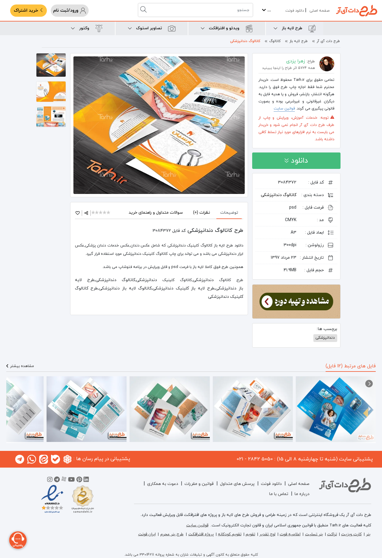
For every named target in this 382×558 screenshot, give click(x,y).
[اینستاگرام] (50, 480)
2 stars (97, 213)
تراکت (332, 534)
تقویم (250, 534)
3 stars (101, 213)
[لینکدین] (86, 480)
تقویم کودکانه (229, 534)
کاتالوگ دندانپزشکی (245, 41)
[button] (369, 383)
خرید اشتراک (27, 10)
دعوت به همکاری (162, 484)
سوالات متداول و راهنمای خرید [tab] (156, 212)
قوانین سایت (284, 108)
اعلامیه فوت (290, 534)
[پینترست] (79, 480)
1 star (94, 213)
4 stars (105, 213)
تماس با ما (278, 494)
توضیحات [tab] (229, 212)
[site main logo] (357, 10)
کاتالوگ (275, 41)
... (268, 10)
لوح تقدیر (267, 534)
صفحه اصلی (319, 10)
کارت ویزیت (351, 534)
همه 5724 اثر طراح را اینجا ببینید (288, 68)
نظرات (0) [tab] (201, 212)
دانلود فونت (294, 10)
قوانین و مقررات (199, 484)
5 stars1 (109, 213)
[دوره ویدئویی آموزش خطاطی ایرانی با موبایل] (296, 301)
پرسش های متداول (237, 484)
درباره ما (302, 494)
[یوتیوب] (71, 480)
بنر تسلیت (314, 534)
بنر (368, 534)
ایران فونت (147, 534)
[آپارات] (64, 480)
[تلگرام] (57, 480)
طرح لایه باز (298, 41)
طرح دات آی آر (328, 41)
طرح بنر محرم (172, 534)
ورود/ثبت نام (66, 10)
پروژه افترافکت (201, 534)
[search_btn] (144, 10)
